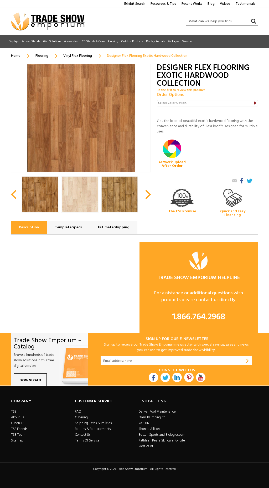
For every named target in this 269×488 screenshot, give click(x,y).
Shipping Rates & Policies (93, 423)
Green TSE (18, 423)
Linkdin (177, 377)
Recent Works (192, 4)
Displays (13, 41)
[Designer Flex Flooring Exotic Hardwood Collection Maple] (80, 194)
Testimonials (245, 4)
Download (30, 380)
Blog (211, 4)
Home (15, 56)
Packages (173, 41)
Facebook (153, 377)
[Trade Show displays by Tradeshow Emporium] (48, 21)
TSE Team (18, 435)
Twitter (165, 377)
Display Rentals (155, 41)
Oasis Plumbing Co (151, 417)
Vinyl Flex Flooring (77, 56)
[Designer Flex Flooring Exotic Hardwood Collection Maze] (119, 194)
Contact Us (82, 435)
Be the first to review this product (181, 90)
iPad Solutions (52, 41)
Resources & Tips (163, 4)
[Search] (253, 21)
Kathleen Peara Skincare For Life (161, 440)
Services (187, 41)
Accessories (70, 41)
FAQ (78, 411)
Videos (225, 4)
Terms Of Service (87, 440)
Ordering (81, 417)
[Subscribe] (247, 360)
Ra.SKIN (143, 423)
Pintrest (189, 377)
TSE (13, 411)
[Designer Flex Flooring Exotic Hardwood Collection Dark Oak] (40, 194)
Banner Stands (31, 41)
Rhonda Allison (149, 429)
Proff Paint (145, 446)
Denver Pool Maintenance (157, 411)
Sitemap (17, 440)
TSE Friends (19, 429)
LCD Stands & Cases (93, 41)
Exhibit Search (134, 4)
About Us (17, 417)
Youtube (200, 377)
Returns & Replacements (93, 429)
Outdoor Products (132, 41)
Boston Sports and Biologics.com (161, 435)
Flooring (113, 41)
